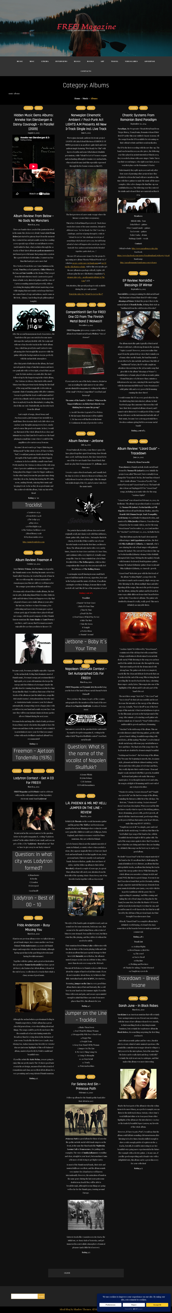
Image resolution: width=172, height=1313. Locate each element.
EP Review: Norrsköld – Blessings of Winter (138, 282)
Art (102, 61)
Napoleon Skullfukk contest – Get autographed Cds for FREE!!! (86, 673)
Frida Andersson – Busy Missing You (33, 927)
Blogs (77, 61)
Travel (114, 61)
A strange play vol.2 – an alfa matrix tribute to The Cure (86, 277)
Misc (32, 61)
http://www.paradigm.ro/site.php (145, 248)
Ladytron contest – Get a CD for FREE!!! (33, 780)
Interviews (61, 61)
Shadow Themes (82, 1309)
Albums (28, 108)
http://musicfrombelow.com (33, 542)
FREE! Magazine (86, 26)
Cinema (45, 61)
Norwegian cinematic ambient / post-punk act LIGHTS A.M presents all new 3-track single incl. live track (86, 122)
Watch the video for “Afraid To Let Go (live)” (86, 294)
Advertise (149, 61)
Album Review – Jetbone (86, 441)
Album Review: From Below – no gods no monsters (34, 218)
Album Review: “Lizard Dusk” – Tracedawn (138, 450)
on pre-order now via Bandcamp (85, 263)
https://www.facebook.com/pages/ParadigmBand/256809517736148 (143, 255)
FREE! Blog (102, 662)
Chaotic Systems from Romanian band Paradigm (138, 117)
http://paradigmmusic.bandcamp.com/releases (138, 262)
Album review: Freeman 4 (33, 560)
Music (20, 61)
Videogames (131, 61)
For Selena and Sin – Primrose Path (85, 1086)
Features (82, 305)
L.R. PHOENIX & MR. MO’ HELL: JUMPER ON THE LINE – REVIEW (86, 808)
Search (41, 1296)
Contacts (86, 71)
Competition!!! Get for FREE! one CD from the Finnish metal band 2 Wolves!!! (86, 317)
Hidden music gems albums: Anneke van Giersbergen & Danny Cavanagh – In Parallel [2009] (33, 122)
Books (90, 61)
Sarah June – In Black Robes (138, 1005)
